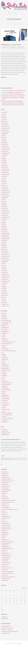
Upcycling (4, 416)
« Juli (2, 609)
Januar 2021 (4, 231)
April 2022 (4, 204)
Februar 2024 (5, 165)
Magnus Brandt (5, 368)
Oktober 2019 (5, 258)
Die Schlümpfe (5, 349)
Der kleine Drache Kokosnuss (8, 342)
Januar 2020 (4, 252)
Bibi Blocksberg (5, 327)
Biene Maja (4, 329)
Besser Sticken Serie (6, 322)
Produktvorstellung (6, 47)
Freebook (4, 356)
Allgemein (21, 46)
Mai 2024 (4, 160)
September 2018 (5, 281)
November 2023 (5, 171)
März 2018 (4, 291)
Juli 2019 (4, 263)
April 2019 (4, 268)
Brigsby (12, 643)
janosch (4, 363)
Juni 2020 (4, 243)
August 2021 (5, 219)
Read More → (4, 77)
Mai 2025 (4, 138)
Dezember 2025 (5, 126)
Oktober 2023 (5, 172)
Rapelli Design (5, 395)
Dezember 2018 (5, 275)
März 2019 (4, 270)
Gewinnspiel (5, 358)
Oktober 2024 (5, 151)
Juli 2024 (4, 156)
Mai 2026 (4, 117)
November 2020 (5, 235)
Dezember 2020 (5, 233)
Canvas (3, 334)
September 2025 (5, 131)
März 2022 (4, 206)
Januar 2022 (4, 210)
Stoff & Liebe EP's (21, 47)
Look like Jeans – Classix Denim (11, 45)
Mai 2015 (4, 299)
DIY (2, 352)
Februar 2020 (5, 251)
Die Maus (4, 347)
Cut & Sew (4, 338)
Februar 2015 (5, 304)
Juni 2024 (4, 158)
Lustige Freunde (5, 633)
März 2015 (4, 302)
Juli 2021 (4, 220)
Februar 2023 (5, 187)
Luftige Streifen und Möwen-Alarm (15, 92)
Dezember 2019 (5, 254)
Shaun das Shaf (5, 404)
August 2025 (5, 133)
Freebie (3, 354)
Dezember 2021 (5, 211)
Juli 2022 (4, 199)
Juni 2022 (4, 201)
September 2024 (5, 153)
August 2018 (5, 283)
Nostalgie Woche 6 (6, 626)
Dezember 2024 (5, 147)
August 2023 (5, 176)
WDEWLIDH (4, 422)
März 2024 (4, 163)
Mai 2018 (4, 288)
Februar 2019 (5, 272)
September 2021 (5, 217)
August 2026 (5, 112)
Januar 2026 (4, 124)
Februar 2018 (5, 293)
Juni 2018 (4, 286)
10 (2, 598)
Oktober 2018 (5, 279)
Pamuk (3, 377)
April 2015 (4, 300)
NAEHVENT (4, 374)
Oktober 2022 (5, 194)
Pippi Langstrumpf (6, 384)
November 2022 (5, 192)
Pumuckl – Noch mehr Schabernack (17, 90)
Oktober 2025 (5, 130)
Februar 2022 (5, 208)
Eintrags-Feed (5, 431)
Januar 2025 (4, 146)
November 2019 (5, 256)
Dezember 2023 (5, 169)
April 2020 (4, 247)
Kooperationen (5, 365)
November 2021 (5, 213)
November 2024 (5, 149)
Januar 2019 (4, 274)
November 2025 (5, 128)
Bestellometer (5, 324)
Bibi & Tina (4, 326)
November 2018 (5, 277)
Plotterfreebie (5, 388)
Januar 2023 (4, 188)
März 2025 (4, 142)
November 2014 (5, 306)
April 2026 (4, 119)
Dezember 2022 (5, 190)
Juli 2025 (4, 135)
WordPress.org (5, 434)
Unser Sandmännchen (7, 414)
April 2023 (4, 183)
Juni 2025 (4, 137)
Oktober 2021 (5, 215)
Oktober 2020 (5, 236)
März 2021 (4, 227)
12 (9, 598)
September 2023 (5, 174)
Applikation (4, 317)
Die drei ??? (4, 345)
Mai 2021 (4, 224)
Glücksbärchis (5, 359)
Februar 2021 (5, 229)
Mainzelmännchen (6, 370)
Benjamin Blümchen (6, 320)
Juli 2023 (4, 178)
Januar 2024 (4, 167)
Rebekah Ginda (14, 47)
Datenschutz (5, 618)
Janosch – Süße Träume (7, 627)
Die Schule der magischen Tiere (9, 350)
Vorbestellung (5, 420)
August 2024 (5, 154)
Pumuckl (4, 391)
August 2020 (5, 240)
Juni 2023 (4, 179)
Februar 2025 (5, 144)
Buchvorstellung (5, 331)
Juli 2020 (4, 242)
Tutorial (4, 411)
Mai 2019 (4, 267)
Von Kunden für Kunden (7, 418)
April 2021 (4, 226)
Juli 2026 (4, 114)
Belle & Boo (4, 318)
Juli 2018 (4, 284)
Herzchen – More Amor (7, 629)
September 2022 (5, 195)
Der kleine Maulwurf (6, 343)
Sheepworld (4, 406)
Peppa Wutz (4, 381)
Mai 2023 (4, 181)
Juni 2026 (4, 115)
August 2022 (5, 197)
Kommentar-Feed (6, 432)
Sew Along (4, 402)
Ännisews (4, 315)
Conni (3, 336)
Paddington (4, 375)
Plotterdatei (4, 386)
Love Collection (5, 366)
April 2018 (4, 290)
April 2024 (4, 162)
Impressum (4, 616)
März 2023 (4, 185)
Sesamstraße (5, 400)
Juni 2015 (4, 297)
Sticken (3, 407)
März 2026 (4, 121)
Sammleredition (5, 398)
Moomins (4, 372)
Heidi (3, 361)
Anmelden (4, 429)
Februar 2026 (5, 122)
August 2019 (5, 261)
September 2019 (5, 259)
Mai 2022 (4, 203)
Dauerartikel (5, 340)
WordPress (20, 643)
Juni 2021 (4, 222)
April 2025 (4, 140)
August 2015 (5, 295)
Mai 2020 (4, 245)
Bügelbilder (4, 333)
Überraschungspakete (7, 413)
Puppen (4, 393)
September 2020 (5, 238)
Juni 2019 (4, 265)
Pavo (3, 379)
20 (13, 601)
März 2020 (4, 249)
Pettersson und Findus (7, 382)
